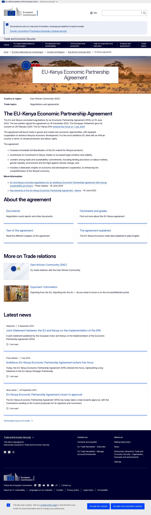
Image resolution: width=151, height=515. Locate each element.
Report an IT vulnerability (14, 490)
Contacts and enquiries (87, 442)
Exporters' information (43, 287)
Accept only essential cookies (127, 506)
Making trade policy (122, 442)
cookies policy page (48, 505)
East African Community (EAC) (79, 52)
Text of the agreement (19, 230)
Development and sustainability (52, 44)
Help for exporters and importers (103, 44)
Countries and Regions (56, 52)
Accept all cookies (98, 506)
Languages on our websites (40, 490)
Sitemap (117, 462)
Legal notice (88, 490)
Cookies (59, 490)
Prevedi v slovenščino (19, 31)
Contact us (66, 485)
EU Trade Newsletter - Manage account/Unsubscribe (90, 452)
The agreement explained (95, 230)
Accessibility (102, 490)
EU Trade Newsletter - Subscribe (91, 447)
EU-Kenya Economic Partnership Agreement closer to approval (44, 394)
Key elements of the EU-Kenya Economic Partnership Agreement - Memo (45, 190)
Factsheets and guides (93, 210)
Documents (13, 210)
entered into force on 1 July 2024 (69, 126)
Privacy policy (73, 490)
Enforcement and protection (77, 44)
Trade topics (143, 44)
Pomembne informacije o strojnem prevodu (48, 31)
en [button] (95, 13)
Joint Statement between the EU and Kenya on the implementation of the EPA (53, 330)
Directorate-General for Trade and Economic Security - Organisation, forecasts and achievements (128, 454)
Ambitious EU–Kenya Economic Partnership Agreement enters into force (49, 362)
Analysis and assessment (125, 44)
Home (6, 45)
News (116, 447)
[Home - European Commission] (23, 11)
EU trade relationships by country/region (24, 44)
